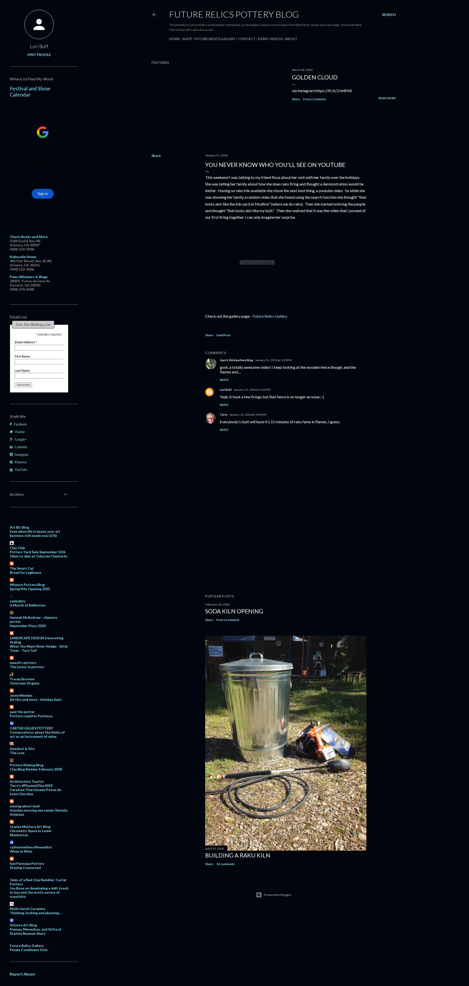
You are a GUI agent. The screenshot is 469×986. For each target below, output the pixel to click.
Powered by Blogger (277, 895)
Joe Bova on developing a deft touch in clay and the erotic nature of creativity (39, 892)
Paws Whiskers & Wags (29, 277)
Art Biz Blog (19, 527)
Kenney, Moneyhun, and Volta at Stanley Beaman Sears (36, 931)
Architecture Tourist (27, 781)
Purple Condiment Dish (28, 950)
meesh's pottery (23, 663)
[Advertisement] (285, 547)
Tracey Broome (22, 679)
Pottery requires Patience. (31, 716)
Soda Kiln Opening (234, 611)
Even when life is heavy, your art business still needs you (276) (35, 533)
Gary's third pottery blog (236, 360)
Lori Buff (226, 389)
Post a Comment (314, 99)
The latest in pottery (27, 667)
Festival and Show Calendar (30, 91)
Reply (224, 380)
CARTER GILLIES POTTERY (31, 728)
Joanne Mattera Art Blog (30, 826)
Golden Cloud (315, 77)
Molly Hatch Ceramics (27, 909)
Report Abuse (22, 974)
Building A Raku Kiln (237, 855)
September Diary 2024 (28, 626)
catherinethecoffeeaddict (31, 847)
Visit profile (39, 55)
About (291, 39)
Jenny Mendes (21, 695)
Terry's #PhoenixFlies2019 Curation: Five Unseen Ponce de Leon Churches (35, 789)
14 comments (225, 864)
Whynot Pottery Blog (27, 585)
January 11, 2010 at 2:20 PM (273, 360)
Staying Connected (25, 868)
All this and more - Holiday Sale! (36, 699)
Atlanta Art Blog (23, 925)
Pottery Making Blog (26, 765)
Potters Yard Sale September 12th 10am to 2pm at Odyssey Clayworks (39, 554)
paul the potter (22, 712)
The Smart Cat (22, 568)
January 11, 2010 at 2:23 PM (252, 389)
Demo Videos (270, 39)
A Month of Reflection (27, 605)
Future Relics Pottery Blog (234, 14)
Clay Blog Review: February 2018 (36, 769)
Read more (387, 98)
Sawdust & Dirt (22, 749)
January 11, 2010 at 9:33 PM (247, 414)
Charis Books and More (29, 237)
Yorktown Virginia (24, 683)
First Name (22, 356)
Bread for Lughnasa (25, 572)
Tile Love (17, 753)
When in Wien (21, 851)
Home (174, 39)
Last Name (22, 370)
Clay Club (17, 548)
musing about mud (25, 806)
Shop (187, 39)
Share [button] (296, 99)
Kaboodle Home (23, 257)
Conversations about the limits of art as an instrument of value (37, 734)
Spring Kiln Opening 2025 (30, 589)
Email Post (223, 335)
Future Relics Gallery (214, 39)
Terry (223, 414)
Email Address (26, 342)
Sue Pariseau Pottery (27, 863)
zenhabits (18, 601)
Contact (247, 39)
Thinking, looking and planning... (35, 913)
